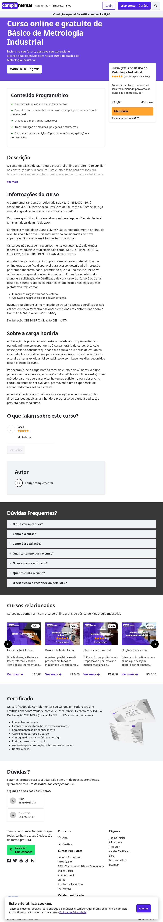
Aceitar (143, 908)
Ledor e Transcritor (69, 857)
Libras (61, 879)
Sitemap (114, 864)
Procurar (114, 847)
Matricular (121, 111)
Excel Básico (65, 862)
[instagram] (33, 861)
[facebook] (9, 861)
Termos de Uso (118, 860)
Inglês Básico (66, 871)
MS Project (64, 888)
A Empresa (115, 842)
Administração (66, 875)
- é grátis (134, 5)
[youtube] (21, 861)
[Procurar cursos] (156, 6)
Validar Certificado (120, 851)
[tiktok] (27, 861)
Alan (65, 838)
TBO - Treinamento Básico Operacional (81, 866)
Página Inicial (117, 838)
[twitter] (15, 861)
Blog (68, 5)
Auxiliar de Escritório (70, 884)
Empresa (58, 5)
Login (109, 5)
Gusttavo (67, 844)
